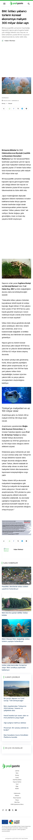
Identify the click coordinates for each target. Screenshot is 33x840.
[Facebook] (13, 109)
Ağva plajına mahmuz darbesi (15, 723)
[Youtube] (16, 810)
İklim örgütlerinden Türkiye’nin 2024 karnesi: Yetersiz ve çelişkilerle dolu (15, 708)
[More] (26, 109)
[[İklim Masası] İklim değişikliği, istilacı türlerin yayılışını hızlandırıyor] (16, 628)
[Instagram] (6, 810)
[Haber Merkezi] (3, 41)
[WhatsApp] (9, 109)
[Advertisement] (16, 60)
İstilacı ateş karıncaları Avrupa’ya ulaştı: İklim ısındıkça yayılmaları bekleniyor (14, 667)
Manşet (10, 103)
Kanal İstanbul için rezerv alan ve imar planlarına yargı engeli (16, 717)
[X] (18, 109)
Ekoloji (3, 103)
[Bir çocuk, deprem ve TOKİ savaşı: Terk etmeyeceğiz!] (16, 689)
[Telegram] (22, 109)
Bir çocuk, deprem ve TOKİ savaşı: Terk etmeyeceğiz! (14, 699)
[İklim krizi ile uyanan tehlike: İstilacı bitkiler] (16, 602)
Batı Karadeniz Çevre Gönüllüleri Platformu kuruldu (16, 736)
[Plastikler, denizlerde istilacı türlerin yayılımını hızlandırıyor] (16, 575)
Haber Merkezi (9, 41)
